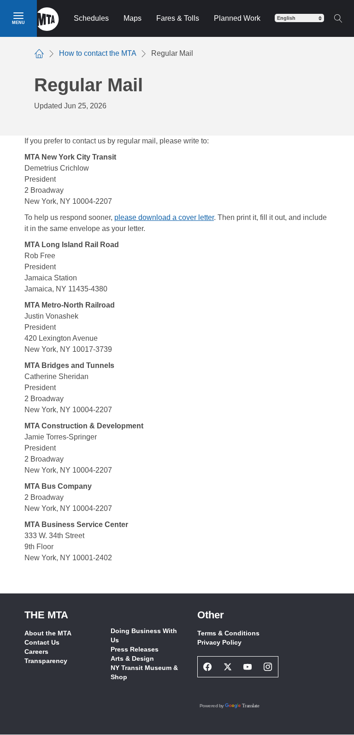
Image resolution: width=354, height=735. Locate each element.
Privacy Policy (219, 642)
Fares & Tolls (177, 18)
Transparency (45, 660)
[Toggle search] (338, 18)
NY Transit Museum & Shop (144, 672)
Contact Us (41, 642)
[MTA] (48, 18)
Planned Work (237, 18)
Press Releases (135, 649)
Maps (133, 18)
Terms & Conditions (228, 633)
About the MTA (47, 633)
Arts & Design (132, 658)
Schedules (91, 18)
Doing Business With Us (144, 635)
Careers (36, 651)
